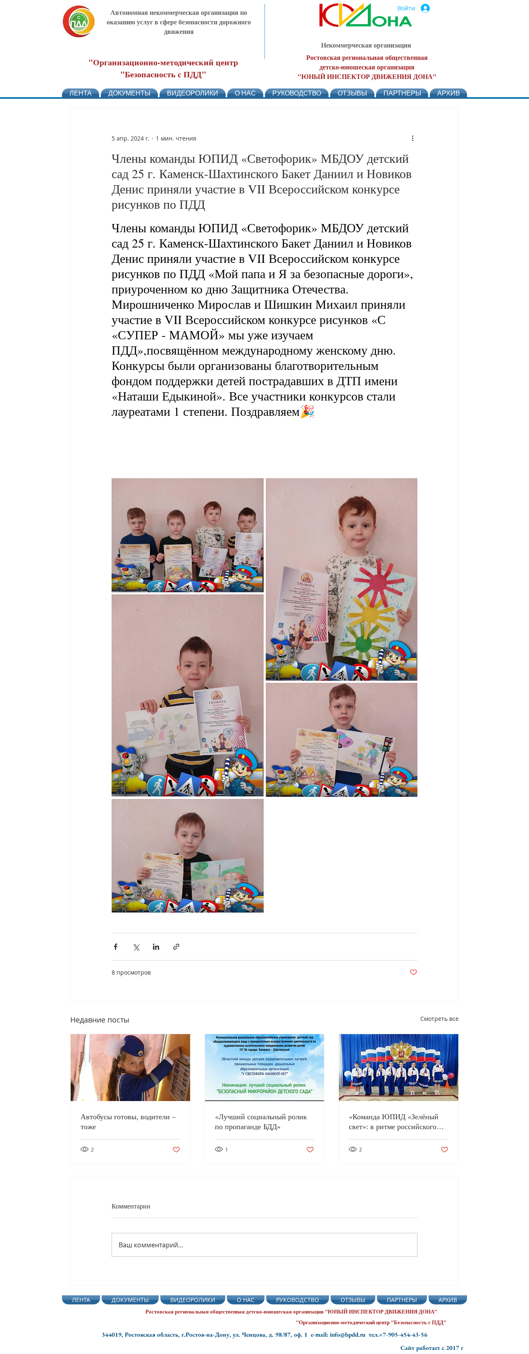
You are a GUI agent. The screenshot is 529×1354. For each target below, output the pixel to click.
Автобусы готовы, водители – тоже (128, 1121)
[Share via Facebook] (115, 947)
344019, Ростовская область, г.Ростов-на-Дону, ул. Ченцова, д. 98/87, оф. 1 (206, 1334)
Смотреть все (439, 1019)
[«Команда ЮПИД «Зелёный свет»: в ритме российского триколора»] (398, 1067)
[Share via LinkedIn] (156, 947)
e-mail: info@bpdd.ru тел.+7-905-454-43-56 (369, 1334)
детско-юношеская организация (367, 67)
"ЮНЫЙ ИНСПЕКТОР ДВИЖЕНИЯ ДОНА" (367, 76)
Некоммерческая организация (366, 45)
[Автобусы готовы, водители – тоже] (130, 1067)
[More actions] (412, 138)
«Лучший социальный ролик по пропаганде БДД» (261, 1121)
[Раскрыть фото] (188, 535)
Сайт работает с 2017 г (431, 1348)
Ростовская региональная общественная (367, 57)
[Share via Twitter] (136, 947)
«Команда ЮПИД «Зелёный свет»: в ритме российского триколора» (393, 1121)
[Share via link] (176, 947)
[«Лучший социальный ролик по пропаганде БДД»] (264, 1067)
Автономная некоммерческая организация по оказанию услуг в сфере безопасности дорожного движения (179, 21)
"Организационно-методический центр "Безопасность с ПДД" (163, 68)
